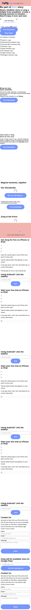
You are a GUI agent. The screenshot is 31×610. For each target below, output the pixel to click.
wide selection (12, 92)
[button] (28, 3)
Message (4, 540)
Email (3, 536)
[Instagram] (13, 231)
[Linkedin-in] (18, 231)
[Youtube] (15, 231)
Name (3, 531)
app (25, 140)
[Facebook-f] (11, 231)
